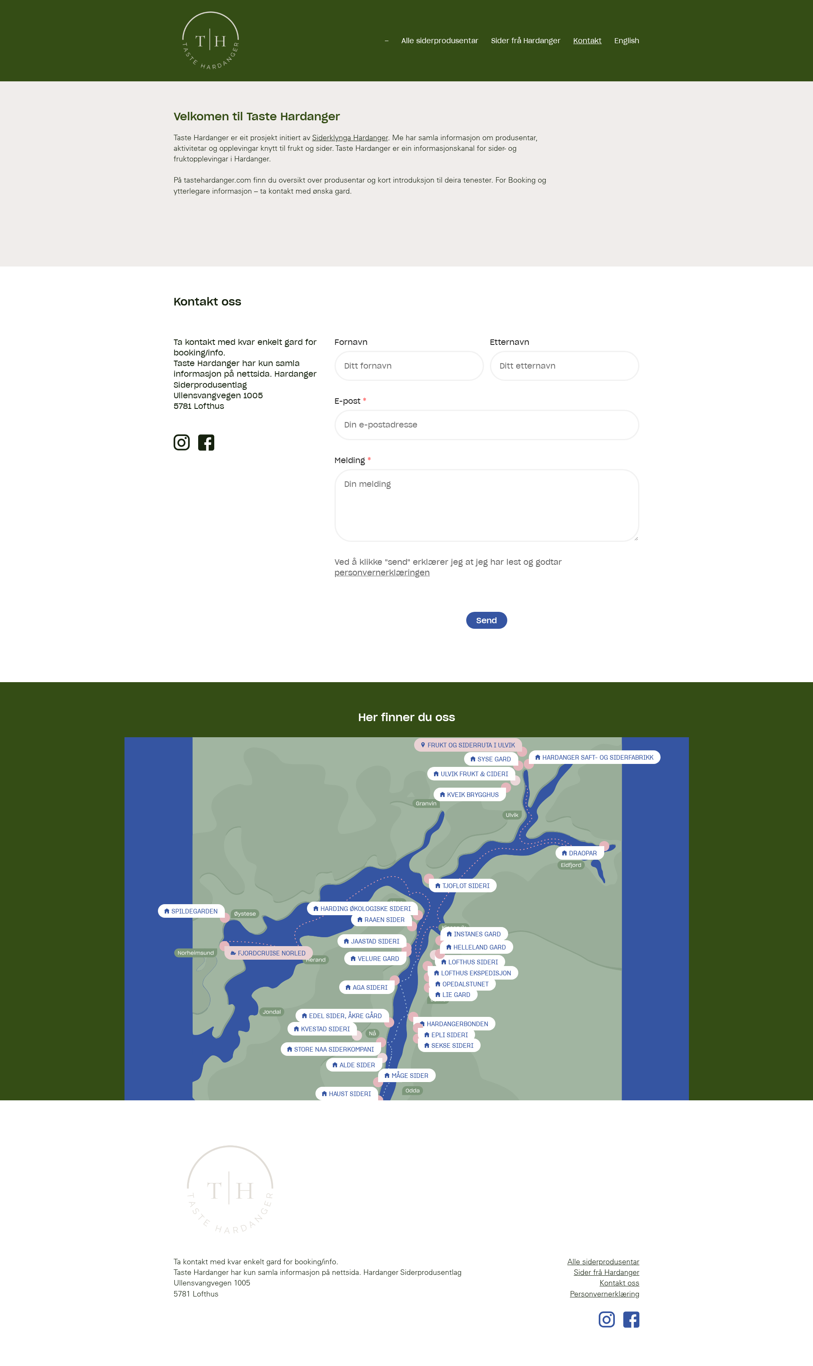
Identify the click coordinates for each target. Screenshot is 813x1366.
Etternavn (509, 342)
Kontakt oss (619, 1283)
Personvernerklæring (604, 1294)
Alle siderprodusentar (439, 40)
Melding (353, 460)
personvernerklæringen (382, 572)
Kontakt (587, 40)
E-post (350, 401)
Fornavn (351, 342)
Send (486, 620)
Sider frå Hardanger (526, 40)
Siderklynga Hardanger (350, 137)
